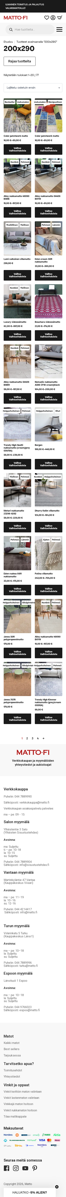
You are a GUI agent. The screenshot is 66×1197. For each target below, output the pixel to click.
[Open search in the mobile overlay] (30, 29)
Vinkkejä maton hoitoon (18, 1104)
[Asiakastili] (53, 17)
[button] (30, 1192)
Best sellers (11, 1049)
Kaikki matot (11, 1043)
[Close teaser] (57, 1187)
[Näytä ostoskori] (58, 17)
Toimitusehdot (13, 1070)
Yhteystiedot (12, 1076)
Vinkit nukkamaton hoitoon (20, 1110)
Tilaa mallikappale (15, 1116)
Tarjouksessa (12, 1055)
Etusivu (8, 41)
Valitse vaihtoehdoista (17, 149)
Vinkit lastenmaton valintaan (21, 1098)
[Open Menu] (59, 29)
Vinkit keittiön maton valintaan (23, 1091)
